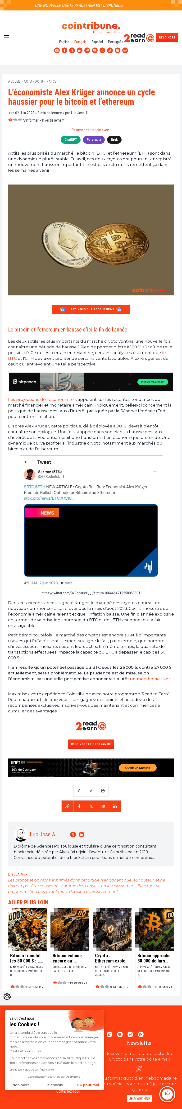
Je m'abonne (139, 1098)
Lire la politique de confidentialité (31, 1069)
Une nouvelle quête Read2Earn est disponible (71, 5)
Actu (28, 81)
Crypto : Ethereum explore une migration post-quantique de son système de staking (112, 958)
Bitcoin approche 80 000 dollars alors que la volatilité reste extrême (154, 958)
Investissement (53, 120)
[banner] (91, 382)
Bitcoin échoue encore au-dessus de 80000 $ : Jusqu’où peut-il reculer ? (68, 958)
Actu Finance (46, 81)
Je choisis (54, 1085)
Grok (114, 140)
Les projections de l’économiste (41, 399)
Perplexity (94, 140)
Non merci (21, 1085)
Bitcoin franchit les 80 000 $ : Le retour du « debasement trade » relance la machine (27, 958)
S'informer (31, 120)
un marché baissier (150, 678)
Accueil (14, 81)
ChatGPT (70, 140)
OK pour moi (88, 1085)
